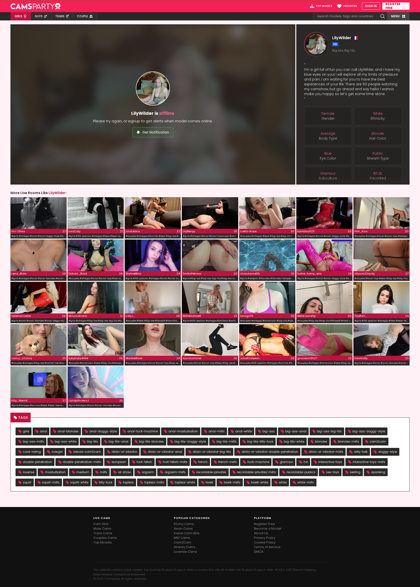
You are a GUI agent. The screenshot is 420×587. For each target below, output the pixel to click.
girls (26, 431)
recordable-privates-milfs (256, 472)
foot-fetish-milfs (175, 462)
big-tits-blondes (151, 441)
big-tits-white (294, 441)
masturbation (55, 472)
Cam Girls (101, 523)
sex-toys (332, 472)
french (203, 462)
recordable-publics (301, 472)
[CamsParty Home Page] (35, 6)
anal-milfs (217, 431)
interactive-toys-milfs (369, 462)
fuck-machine (258, 462)
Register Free (264, 523)
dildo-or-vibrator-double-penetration (270, 452)
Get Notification (155, 132)
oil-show (124, 472)
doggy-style (387, 452)
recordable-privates (211, 472)
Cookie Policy (264, 542)
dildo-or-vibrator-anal (165, 452)
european (119, 462)
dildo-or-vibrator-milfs (326, 452)
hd (306, 462)
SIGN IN (371, 6)
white (283, 482)
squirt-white (79, 482)
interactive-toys (330, 462)
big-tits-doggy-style (190, 441)
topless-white (185, 482)
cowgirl (57, 452)
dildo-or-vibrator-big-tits (212, 452)
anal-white (243, 431)
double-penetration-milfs (82, 462)
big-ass (268, 431)
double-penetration (37, 462)
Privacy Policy (264, 537)
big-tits (92, 441)
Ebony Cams (184, 523)
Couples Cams (105, 537)
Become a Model (267, 528)
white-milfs (305, 482)
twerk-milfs (232, 482)
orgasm (148, 472)
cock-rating (32, 452)
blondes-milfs (348, 441)
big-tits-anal (118, 441)
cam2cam (378, 441)
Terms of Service (267, 547)
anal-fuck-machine (142, 431)
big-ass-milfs (33, 441)
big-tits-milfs (226, 441)
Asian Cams (183, 528)
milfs (103, 472)
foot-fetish (144, 462)
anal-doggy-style (103, 431)
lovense (28, 472)
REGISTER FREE (392, 6)
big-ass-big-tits (329, 431)
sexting (355, 472)
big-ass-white (65, 441)
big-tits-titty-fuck (260, 441)
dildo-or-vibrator (124, 452)
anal (43, 431)
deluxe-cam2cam (87, 452)
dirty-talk (361, 452)
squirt (27, 482)
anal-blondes (68, 431)
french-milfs (227, 462)
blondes (321, 441)
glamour (286, 462)
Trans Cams (102, 533)
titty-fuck (105, 482)
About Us (261, 533)
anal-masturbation (183, 431)
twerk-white (259, 482)
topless (128, 482)
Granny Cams (184, 547)
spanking (378, 472)
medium (82, 472)
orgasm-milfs (175, 472)
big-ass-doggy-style (368, 431)
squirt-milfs (51, 482)
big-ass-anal (295, 431)
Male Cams (102, 528)
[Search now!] (382, 16)
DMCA (258, 551)
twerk (209, 482)
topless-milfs (154, 482)
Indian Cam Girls (187, 533)
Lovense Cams (185, 551)
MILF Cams (182, 537)
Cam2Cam (182, 542)
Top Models (102, 542)
